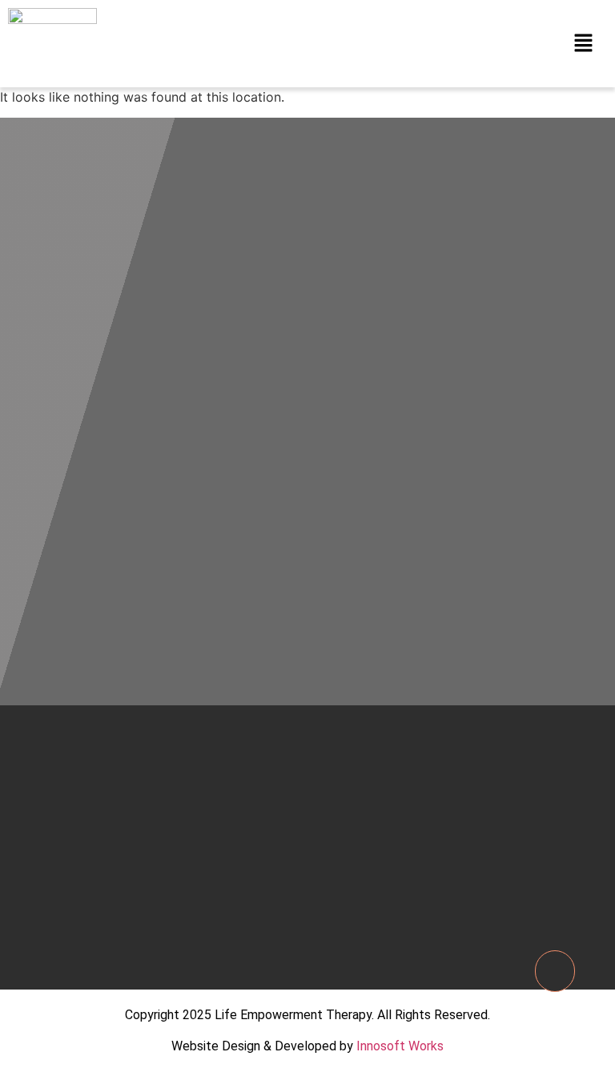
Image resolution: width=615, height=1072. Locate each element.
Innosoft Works (400, 1046)
